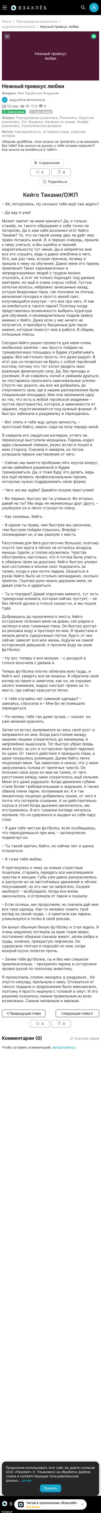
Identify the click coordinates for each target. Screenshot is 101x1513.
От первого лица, (56, 132)
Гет (23, 122)
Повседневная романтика (37, 21)
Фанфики (35, 122)
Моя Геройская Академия (38, 93)
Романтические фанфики (41, 126)
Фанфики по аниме (60, 122)
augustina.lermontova (18, 27)
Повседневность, (28, 132)
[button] (82, 1504)
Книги (6, 21)
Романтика (68, 118)
